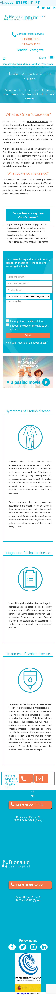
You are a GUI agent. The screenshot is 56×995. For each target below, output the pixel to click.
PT (37, 2)
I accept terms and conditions (27, 321)
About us (6, 2)
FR (25, 2)
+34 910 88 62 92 (30, 39)
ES (18, 2)
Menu (42, 57)
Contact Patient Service (30, 33)
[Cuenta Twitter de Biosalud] (43, 7)
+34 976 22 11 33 (30, 44)
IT (31, 2)
